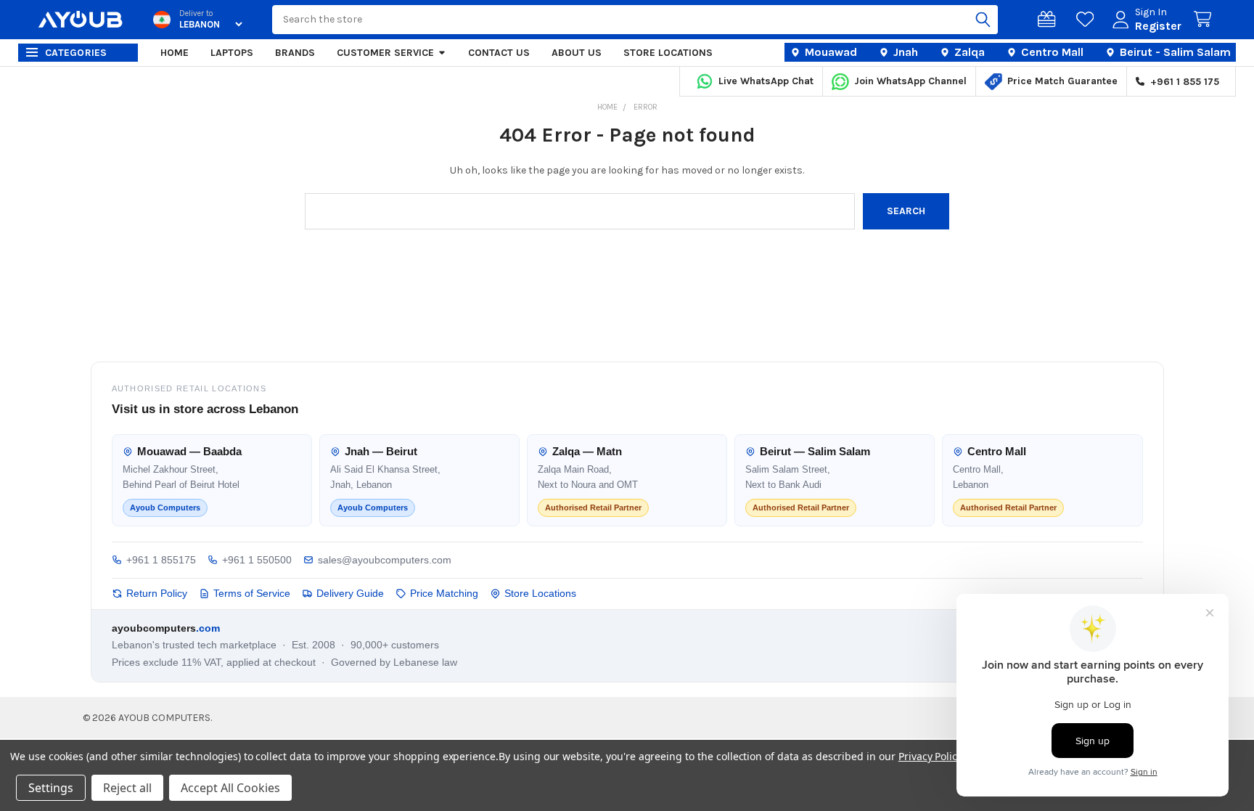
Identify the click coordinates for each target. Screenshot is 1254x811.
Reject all (127, 788)
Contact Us (499, 52)
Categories (76, 52)
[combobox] (635, 19)
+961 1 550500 (257, 560)
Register (1158, 26)
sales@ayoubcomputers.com (384, 560)
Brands (295, 52)
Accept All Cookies (230, 788)
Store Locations (668, 52)
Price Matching (444, 593)
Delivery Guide (350, 593)
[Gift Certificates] (1049, 19)
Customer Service (385, 52)
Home (174, 52)
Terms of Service (251, 593)
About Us (577, 52)
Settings (50, 788)
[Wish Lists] (1088, 19)
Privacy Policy (930, 756)
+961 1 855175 (161, 560)
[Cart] (1205, 19)
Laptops (231, 52)
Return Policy (156, 593)
